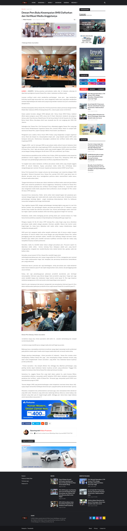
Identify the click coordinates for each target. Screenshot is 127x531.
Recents (92, 89)
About (90, 528)
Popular (83, 89)
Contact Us (102, 528)
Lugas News (29, 9)
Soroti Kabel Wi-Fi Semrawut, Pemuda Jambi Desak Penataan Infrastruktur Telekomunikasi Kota (96, 106)
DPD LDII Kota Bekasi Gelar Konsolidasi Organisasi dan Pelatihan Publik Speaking (66, 503)
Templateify (30, 528)
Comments (101, 89)
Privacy (96, 528)
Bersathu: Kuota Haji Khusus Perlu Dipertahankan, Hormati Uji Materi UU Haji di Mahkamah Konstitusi (96, 167)
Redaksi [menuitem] (74, 2)
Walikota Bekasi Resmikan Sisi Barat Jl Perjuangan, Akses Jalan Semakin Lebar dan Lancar (96, 116)
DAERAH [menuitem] (66, 2)
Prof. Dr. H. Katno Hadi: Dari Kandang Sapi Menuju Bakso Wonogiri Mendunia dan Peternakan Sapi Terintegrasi (95, 146)
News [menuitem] (50, 2)
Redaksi (23, 476)
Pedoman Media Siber (27, 478)
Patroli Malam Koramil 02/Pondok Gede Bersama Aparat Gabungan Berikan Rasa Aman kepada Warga (67, 482)
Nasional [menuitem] (41, 2)
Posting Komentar (26, 445)
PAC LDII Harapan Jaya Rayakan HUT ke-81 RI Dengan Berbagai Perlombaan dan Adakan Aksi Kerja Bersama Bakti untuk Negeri (67, 493)
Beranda (23, 9)
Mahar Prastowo (46, 430)
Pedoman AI (25, 483)
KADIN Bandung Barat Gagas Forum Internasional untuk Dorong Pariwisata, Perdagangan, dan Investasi (95, 157)
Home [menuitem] (34, 2)
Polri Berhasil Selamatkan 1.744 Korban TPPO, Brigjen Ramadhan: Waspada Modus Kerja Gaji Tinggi (96, 96)
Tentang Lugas (25, 481)
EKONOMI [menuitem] (58, 2)
